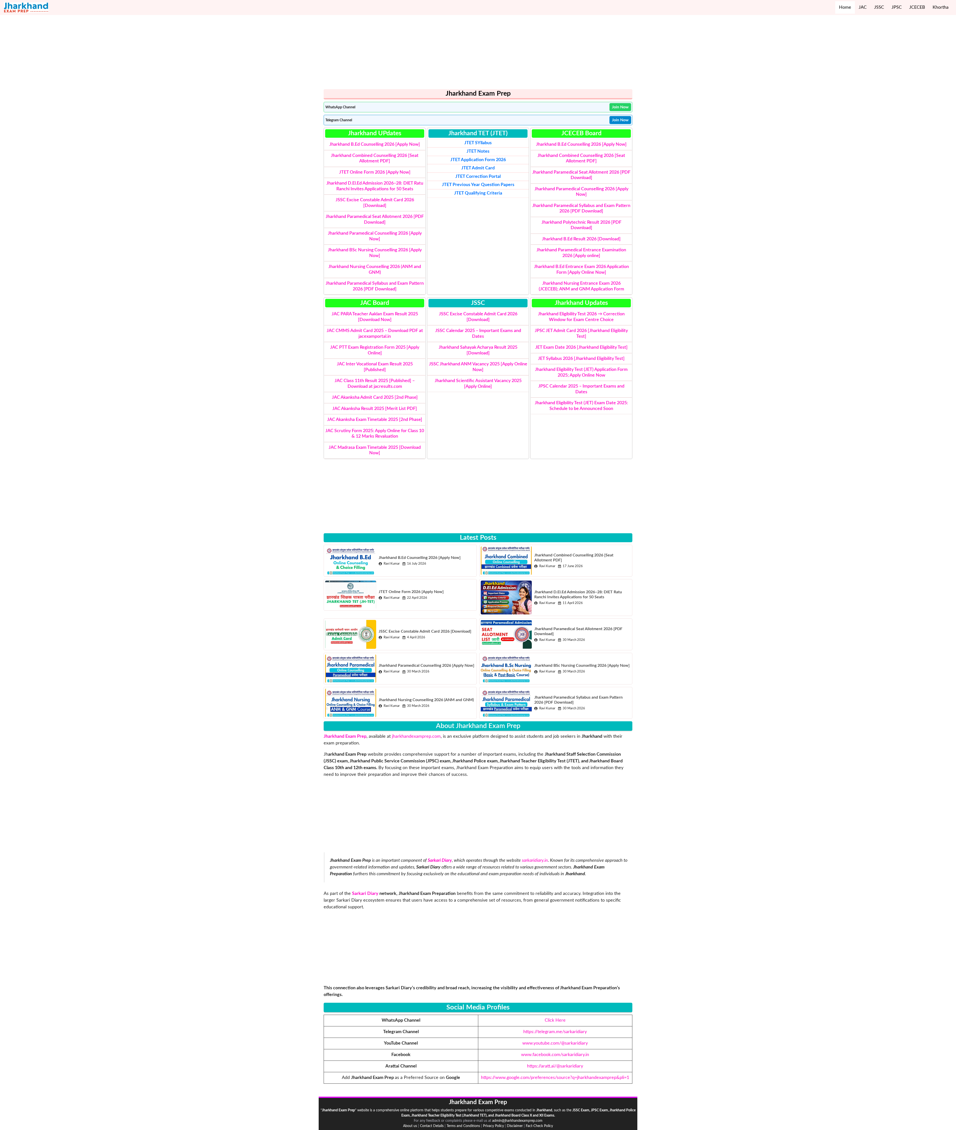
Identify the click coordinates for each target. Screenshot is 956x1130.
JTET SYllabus (478, 143)
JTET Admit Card (478, 168)
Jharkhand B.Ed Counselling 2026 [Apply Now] (374, 144)
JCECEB (917, 7)
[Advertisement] (473, 54)
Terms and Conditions (463, 1126)
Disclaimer (515, 1126)
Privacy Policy (493, 1126)
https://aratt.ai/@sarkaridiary (555, 1066)
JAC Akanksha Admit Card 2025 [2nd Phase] (375, 397)
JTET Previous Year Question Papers (478, 185)
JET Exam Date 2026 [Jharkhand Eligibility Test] (581, 347)
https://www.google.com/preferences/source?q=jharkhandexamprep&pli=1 (555, 1077)
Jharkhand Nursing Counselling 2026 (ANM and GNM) (426, 700)
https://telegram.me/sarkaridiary (555, 1032)
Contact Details (432, 1126)
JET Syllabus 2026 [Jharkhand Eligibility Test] (581, 358)
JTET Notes (478, 151)
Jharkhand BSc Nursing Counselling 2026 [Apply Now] (582, 665)
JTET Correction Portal (478, 176)
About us (410, 1126)
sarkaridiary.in (535, 860)
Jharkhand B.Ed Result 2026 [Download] (581, 239)
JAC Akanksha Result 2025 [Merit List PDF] (374, 408)
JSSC (879, 7)
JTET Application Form (472, 160)
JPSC (897, 7)
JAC (863, 7)
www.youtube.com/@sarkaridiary (555, 1043)
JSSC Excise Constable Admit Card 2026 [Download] (425, 631)
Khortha (941, 7)
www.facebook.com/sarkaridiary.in (555, 1055)
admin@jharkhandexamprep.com (517, 1121)
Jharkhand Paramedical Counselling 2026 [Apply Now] (426, 665)
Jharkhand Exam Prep (345, 736)
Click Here (555, 1020)
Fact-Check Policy (539, 1126)
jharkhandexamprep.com (416, 736)
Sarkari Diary (365, 893)
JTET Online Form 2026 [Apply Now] (375, 172)
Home (845, 7)
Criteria (478, 193)
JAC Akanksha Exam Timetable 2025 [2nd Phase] (374, 419)
